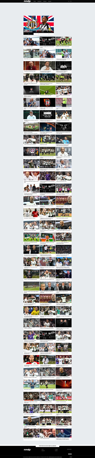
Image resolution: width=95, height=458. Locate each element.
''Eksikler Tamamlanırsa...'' (61, 340)
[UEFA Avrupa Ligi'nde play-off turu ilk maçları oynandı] (64, 384)
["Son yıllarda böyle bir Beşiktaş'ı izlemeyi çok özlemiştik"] (31, 298)
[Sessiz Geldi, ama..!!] (31, 53)
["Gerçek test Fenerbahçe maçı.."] (31, 65)
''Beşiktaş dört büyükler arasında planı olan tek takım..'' (31, 353)
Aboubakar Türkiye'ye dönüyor (29, 218)
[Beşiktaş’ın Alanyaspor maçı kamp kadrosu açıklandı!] (31, 90)
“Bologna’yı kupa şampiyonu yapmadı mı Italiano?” (31, 121)
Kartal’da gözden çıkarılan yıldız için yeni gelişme (47, 194)
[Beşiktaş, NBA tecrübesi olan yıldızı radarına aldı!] (47, 102)
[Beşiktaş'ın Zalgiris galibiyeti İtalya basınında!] (47, 310)
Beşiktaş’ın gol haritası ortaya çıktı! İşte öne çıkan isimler (47, 169)
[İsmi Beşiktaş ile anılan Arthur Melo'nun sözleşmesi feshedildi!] (31, 310)
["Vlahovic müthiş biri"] (31, 322)
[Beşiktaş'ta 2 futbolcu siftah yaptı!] (31, 371)
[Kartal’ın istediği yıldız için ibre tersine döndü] (47, 41)
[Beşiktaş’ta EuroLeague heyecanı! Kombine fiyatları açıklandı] (47, 114)
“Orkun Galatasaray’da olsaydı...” (30, 144)
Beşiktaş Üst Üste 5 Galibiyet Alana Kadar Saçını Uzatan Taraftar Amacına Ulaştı (63, 267)
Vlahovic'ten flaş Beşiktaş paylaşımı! (47, 328)
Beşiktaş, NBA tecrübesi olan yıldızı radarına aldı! (46, 108)
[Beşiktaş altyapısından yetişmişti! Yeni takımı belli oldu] (64, 126)
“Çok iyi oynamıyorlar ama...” (61, 181)
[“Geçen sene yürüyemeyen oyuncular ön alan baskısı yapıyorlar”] (64, 53)
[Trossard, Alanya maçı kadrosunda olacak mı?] (31, 261)
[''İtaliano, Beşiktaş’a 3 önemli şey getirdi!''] (31, 420)
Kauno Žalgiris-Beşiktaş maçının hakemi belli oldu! (46, 133)
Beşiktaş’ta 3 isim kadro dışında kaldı (63, 83)
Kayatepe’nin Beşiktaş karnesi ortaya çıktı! (63, 108)
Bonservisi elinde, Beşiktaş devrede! (30, 156)
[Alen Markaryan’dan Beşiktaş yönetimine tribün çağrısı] (47, 65)
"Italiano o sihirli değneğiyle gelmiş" (30, 279)
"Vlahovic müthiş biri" (28, 328)
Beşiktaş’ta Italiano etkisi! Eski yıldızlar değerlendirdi (63, 157)
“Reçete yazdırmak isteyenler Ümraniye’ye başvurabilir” (45, 365)
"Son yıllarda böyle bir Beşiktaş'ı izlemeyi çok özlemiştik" (30, 304)
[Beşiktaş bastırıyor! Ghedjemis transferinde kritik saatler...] (64, 65)
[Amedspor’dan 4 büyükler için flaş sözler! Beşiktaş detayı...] (31, 188)
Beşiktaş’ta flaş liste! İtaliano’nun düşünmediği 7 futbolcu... (46, 84)
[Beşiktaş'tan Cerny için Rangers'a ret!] (47, 273)
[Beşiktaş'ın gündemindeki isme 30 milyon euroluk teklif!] (47, 335)
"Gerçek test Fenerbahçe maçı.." (30, 71)
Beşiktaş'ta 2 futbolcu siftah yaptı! (30, 377)
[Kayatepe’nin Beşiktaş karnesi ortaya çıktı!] (64, 102)
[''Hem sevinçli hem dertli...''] (47, 433)
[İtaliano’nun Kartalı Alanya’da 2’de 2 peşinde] (47, 151)
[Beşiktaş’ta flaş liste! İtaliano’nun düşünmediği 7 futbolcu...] (47, 77)
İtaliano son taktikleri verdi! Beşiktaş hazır (30, 108)
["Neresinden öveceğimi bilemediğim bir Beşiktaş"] (64, 310)
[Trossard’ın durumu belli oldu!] (47, 90)
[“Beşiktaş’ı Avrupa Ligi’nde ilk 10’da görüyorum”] (64, 114)
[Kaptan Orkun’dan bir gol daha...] (47, 396)
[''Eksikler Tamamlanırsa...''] (64, 335)
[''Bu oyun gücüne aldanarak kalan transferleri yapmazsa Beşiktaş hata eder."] (31, 249)
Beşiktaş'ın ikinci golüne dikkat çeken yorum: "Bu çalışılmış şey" (63, 304)
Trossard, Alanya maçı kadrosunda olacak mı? (30, 267)
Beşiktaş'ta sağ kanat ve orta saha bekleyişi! (62, 280)
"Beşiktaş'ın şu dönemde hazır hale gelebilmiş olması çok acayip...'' (46, 218)
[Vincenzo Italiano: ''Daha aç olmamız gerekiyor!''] (64, 371)
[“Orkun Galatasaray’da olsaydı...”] (31, 139)
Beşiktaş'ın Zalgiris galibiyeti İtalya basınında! (46, 316)
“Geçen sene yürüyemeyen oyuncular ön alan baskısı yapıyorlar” (63, 59)
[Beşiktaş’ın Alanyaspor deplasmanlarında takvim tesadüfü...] (31, 126)
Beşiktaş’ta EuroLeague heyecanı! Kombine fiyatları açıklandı (46, 121)
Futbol (34, 1)
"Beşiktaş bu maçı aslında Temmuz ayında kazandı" (30, 243)
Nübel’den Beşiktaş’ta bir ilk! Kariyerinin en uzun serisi (47, 182)
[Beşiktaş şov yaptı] (47, 139)
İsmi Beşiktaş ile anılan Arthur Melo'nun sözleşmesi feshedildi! (31, 316)
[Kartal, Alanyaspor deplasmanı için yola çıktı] (31, 77)
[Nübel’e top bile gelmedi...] (31, 408)
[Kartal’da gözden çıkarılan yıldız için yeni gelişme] (47, 188)
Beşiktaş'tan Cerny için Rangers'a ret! (47, 279)
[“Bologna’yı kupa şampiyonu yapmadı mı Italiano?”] (31, 114)
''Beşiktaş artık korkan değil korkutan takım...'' (63, 414)
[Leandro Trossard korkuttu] (64, 396)
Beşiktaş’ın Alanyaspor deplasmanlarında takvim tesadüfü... (31, 133)
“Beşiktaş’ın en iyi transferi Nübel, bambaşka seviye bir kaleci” (30, 341)
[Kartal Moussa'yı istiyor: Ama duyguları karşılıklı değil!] (31, 359)
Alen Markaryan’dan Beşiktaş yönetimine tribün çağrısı (45, 72)
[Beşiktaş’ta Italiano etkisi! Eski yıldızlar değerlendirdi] (64, 151)
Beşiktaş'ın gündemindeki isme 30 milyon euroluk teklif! (46, 341)
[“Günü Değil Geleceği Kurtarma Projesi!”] (64, 286)
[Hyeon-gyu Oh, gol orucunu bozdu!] (47, 384)
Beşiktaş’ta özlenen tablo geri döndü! (31, 205)
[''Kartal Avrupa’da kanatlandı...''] (64, 420)
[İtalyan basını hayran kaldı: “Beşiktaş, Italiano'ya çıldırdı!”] (64, 200)
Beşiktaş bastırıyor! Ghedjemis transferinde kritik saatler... (62, 72)
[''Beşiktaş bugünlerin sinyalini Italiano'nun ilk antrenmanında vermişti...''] (47, 249)
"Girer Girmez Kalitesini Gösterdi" (62, 218)
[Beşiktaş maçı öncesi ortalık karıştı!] (64, 41)
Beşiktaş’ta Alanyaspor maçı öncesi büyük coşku (46, 59)
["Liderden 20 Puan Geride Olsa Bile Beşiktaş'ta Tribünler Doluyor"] (64, 249)
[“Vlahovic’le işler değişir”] (31, 41)
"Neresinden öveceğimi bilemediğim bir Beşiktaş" (63, 316)
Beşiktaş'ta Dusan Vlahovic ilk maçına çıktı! (47, 378)
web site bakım (69, 449)
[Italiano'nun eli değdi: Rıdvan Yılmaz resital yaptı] (31, 396)
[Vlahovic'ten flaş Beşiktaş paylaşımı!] (47, 322)
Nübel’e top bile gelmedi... (28, 414)
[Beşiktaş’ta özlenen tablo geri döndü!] (31, 200)
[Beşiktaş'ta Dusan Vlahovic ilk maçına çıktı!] (47, 371)
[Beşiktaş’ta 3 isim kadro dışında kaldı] (64, 77)
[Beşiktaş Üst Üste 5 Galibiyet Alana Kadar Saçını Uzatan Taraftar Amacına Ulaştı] (64, 261)
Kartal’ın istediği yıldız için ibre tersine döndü (47, 47)
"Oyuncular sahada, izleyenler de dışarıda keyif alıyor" (62, 243)
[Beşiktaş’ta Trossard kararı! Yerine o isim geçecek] (47, 200)
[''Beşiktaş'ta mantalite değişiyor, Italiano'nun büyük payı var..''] (47, 347)
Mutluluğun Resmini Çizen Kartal (62, 352)
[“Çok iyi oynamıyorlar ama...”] (64, 175)
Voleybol (44, 1)
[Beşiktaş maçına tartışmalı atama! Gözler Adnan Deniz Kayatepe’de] (64, 139)
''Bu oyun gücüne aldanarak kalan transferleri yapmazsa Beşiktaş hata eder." (30, 255)
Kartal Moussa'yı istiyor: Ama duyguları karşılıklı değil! (31, 365)
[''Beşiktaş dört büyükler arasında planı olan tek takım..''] (31, 347)
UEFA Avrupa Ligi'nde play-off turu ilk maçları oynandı (63, 390)
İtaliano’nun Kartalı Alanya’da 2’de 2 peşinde (47, 157)
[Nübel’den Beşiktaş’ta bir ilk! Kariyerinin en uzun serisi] (47, 175)
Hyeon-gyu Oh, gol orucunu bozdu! (46, 389)
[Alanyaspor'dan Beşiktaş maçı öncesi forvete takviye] (47, 237)
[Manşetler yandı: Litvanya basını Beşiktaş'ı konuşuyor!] (64, 359)
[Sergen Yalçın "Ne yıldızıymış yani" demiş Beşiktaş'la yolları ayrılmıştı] (64, 433)
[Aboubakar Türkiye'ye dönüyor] (31, 212)
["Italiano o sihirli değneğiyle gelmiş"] (31, 273)
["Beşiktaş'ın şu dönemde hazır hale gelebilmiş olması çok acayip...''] (47, 212)
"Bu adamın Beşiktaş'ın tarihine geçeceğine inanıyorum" (46, 304)
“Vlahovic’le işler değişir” (28, 46)
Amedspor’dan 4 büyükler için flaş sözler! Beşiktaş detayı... (30, 194)
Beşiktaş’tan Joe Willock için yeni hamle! (62, 169)
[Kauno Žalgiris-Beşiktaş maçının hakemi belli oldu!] (47, 126)
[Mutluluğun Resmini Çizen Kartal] (64, 347)
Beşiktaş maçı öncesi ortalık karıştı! (62, 46)
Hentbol (49, 1)
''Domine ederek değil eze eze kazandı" (63, 230)
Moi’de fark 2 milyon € (28, 389)
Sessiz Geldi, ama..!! (27, 58)
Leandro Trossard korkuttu (61, 401)
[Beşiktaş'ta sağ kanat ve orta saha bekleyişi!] (64, 273)
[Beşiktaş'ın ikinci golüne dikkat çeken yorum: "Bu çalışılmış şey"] (64, 298)
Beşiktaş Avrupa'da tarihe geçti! (30, 230)
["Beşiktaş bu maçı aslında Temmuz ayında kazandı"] (31, 237)
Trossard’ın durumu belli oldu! (45, 95)
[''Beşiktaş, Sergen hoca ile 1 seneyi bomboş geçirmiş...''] (64, 322)
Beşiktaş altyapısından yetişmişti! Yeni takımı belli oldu (63, 133)
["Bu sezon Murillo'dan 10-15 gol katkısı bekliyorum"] (47, 224)
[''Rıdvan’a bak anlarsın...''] (31, 433)
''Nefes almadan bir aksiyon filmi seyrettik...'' (46, 414)
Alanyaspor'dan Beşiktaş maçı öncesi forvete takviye (47, 243)
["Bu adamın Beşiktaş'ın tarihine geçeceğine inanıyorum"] (47, 298)
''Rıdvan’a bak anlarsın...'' (28, 438)
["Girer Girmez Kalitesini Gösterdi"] (64, 212)
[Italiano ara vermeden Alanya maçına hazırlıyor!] (47, 261)
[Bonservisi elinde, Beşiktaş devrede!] (31, 151)
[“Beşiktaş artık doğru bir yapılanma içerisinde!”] (47, 286)
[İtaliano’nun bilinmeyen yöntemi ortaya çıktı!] (31, 175)
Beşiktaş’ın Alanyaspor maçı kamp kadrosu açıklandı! (30, 96)
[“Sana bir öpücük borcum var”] (31, 163)
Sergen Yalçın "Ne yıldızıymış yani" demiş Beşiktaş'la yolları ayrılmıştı (62, 439)
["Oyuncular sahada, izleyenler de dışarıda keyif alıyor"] (64, 237)
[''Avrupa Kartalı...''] (47, 420)
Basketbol (39, 1)
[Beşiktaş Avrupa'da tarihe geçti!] (31, 224)
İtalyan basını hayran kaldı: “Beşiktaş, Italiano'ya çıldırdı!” (63, 206)
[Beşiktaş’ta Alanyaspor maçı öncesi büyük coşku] (47, 53)
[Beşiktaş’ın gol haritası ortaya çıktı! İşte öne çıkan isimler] (47, 163)
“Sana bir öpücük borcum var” (29, 169)
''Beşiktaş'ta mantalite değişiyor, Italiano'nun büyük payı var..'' (46, 353)
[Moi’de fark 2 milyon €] (31, 384)
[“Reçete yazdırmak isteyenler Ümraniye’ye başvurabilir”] (47, 359)
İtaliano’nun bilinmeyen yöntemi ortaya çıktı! (31, 182)
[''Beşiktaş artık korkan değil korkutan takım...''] (64, 408)
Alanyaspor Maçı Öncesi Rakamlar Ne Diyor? (63, 96)
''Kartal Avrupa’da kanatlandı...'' (62, 426)
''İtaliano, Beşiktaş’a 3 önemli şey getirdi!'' (30, 427)
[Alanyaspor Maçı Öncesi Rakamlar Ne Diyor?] (64, 90)
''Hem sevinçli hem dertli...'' (45, 438)
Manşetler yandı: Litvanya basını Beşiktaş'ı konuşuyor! (62, 365)
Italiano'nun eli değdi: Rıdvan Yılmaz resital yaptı (30, 402)
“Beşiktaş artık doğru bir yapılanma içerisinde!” (46, 292)
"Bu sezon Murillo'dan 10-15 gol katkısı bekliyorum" (47, 231)
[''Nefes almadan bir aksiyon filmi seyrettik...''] (47, 408)
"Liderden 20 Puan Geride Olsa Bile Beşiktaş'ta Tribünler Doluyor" (62, 255)
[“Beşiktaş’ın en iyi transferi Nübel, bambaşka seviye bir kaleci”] (31, 335)
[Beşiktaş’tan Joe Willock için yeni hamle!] (64, 163)
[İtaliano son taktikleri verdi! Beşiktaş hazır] (31, 102)
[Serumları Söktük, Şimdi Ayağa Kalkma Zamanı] (31, 286)
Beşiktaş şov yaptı (43, 144)
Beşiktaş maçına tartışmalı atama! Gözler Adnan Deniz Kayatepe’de (62, 145)
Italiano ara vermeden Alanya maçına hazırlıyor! (47, 267)
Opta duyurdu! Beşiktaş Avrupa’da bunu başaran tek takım (62, 194)
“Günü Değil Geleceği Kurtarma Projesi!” (62, 292)
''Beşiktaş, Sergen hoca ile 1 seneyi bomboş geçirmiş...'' (62, 329)
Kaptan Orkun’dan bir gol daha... (46, 401)
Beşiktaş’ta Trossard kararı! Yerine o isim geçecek (46, 206)
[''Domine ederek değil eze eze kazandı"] (64, 224)
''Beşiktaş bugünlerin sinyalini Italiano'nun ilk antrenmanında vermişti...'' (45, 255)
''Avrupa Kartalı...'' (43, 426)
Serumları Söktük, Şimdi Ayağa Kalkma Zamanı (31, 292)
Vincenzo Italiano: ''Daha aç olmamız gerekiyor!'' (63, 378)
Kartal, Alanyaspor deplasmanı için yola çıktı (30, 84)
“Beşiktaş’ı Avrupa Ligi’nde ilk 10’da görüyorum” (62, 121)
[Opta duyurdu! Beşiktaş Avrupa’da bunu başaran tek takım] (64, 188)
